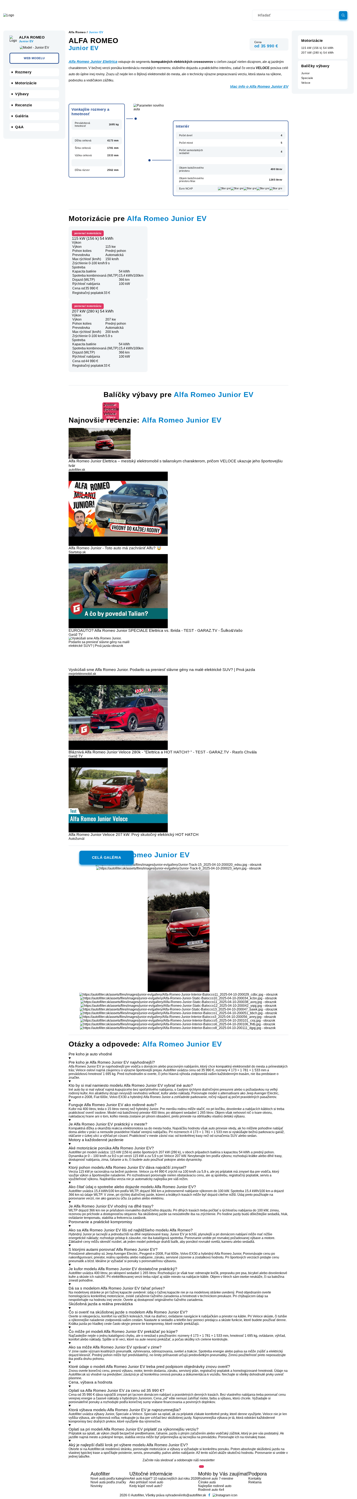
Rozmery (23, 72)
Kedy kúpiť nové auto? (145, 1486)
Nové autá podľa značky (108, 1482)
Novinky (96, 1486)
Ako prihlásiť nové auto (146, 1482)
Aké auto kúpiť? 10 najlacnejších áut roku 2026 (163, 1478)
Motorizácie (26, 83)
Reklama (255, 1482)
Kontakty (254, 1478)
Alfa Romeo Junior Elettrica (93, 62)
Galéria (22, 116)
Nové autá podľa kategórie (109, 1478)
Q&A (19, 127)
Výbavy (22, 94)
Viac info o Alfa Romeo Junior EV (259, 87)
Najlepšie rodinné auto (214, 1486)
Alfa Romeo (77, 32)
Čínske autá (207, 1482)
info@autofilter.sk (193, 1495)
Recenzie (23, 105)
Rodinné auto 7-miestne (215, 1478)
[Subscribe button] (201, 1466)
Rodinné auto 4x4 (211, 1489)
